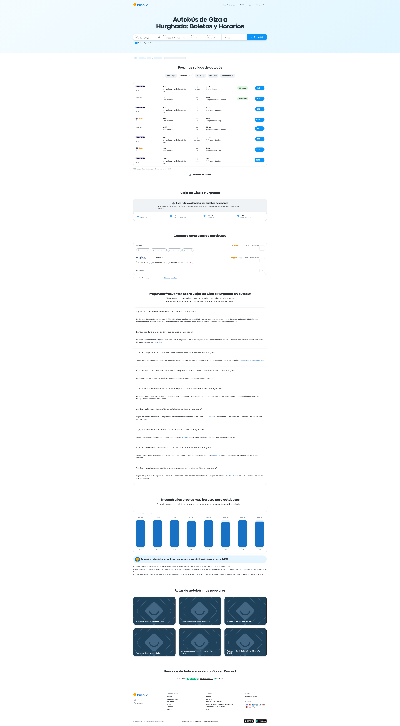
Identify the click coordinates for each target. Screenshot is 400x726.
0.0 (191, 250)
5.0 (148, 250)
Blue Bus (159, 257)
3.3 (164, 262)
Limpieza (173, 250)
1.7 (164, 250)
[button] (159, 37)
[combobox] (144, 37)
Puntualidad (158, 250)
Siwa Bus (174, 278)
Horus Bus (140, 270)
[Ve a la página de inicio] (140, 5)
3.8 (147, 262)
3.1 (179, 262)
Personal (142, 250)
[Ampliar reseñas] (262, 248)
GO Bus (139, 245)
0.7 (191, 262)
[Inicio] (135, 58)
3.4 (179, 250)
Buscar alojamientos (145, 43)
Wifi (187, 250)
